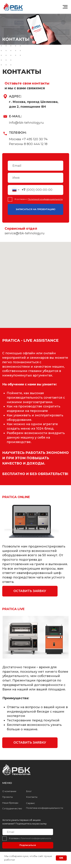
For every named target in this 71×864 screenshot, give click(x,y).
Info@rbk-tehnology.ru (26, 123)
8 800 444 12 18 (35, 144)
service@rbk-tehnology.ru (24, 233)
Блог (29, 791)
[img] (16, 770)
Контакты (31, 797)
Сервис (30, 803)
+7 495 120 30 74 (35, 139)
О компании (9, 791)
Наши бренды (10, 803)
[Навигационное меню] (65, 7)
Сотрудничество (12, 808)
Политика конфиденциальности (44, 808)
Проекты (7, 797)
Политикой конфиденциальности (45, 199)
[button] (30, 591)
